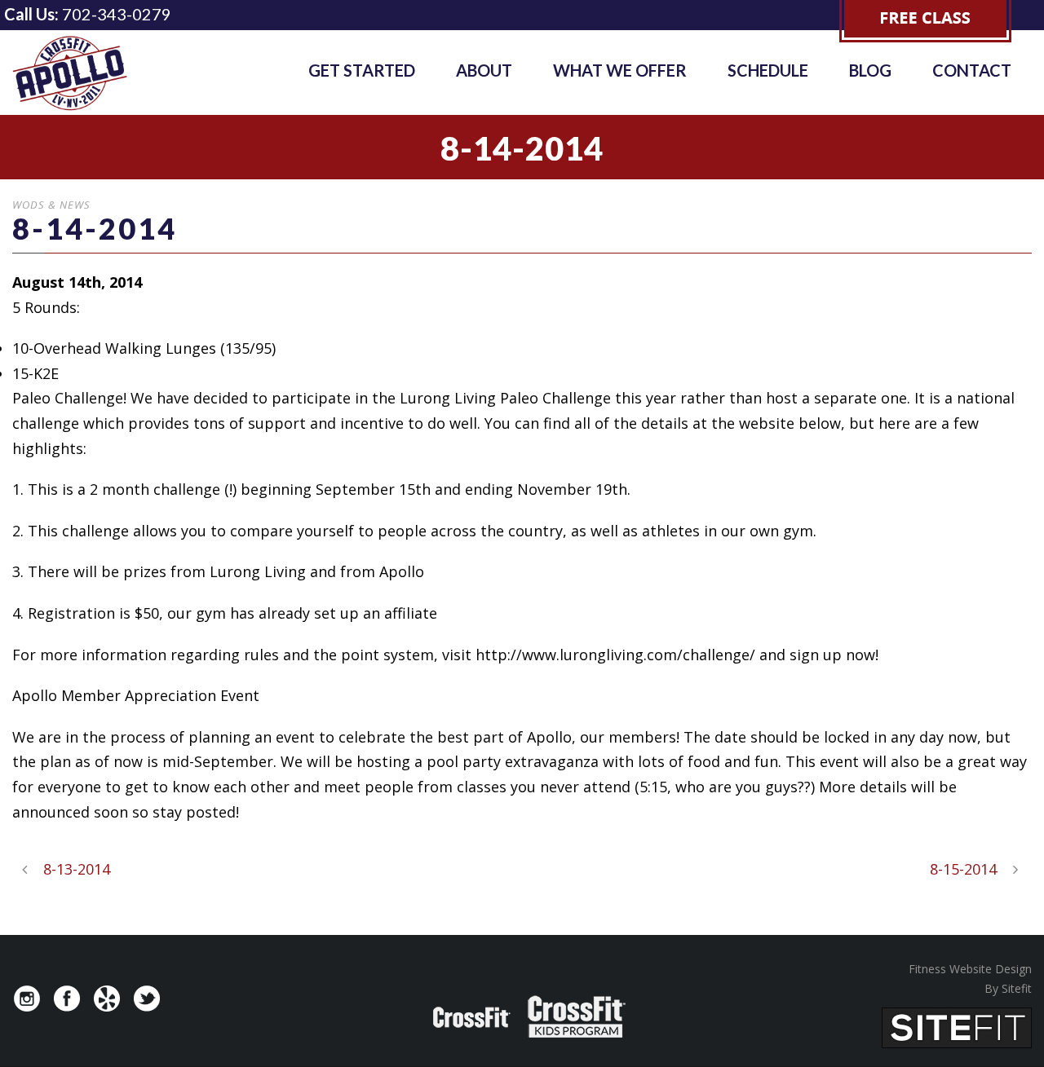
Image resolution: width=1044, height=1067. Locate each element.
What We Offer (620, 70)
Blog (870, 70)
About (484, 70)
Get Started (361, 70)
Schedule (768, 70)
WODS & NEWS (51, 204)
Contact (971, 70)
